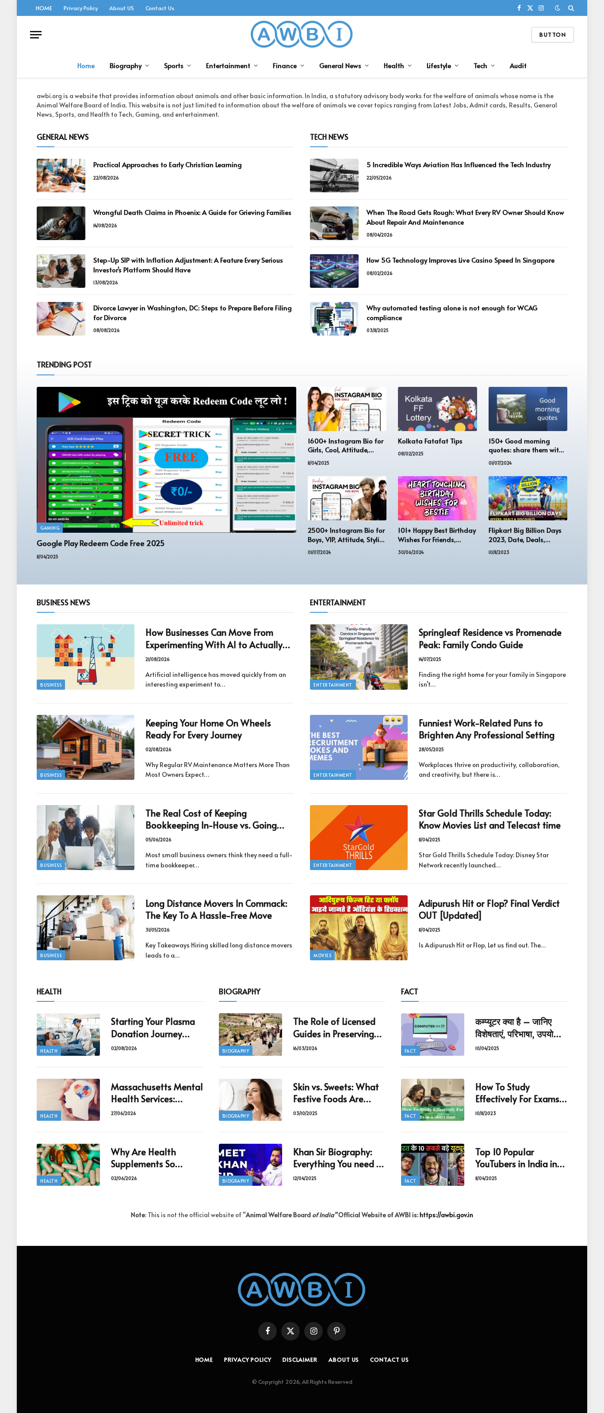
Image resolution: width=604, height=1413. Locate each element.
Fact (411, 1051)
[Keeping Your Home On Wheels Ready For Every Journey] (85, 747)
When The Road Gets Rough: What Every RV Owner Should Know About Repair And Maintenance (465, 216)
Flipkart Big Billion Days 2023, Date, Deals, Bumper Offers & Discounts (525, 535)
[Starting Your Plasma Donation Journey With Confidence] (68, 1034)
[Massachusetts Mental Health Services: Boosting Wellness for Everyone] (68, 1100)
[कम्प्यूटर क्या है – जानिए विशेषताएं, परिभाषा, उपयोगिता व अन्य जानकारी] (432, 1034)
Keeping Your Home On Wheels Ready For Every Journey (208, 729)
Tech (480, 65)
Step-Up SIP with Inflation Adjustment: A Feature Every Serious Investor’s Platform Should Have (188, 264)
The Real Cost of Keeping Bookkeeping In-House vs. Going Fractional (211, 819)
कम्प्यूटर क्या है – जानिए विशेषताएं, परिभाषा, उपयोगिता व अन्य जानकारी (521, 1027)
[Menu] (36, 35)
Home (86, 65)
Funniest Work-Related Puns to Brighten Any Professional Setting (486, 729)
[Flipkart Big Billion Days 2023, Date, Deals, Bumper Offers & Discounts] (528, 498)
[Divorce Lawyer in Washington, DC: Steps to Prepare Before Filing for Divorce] (61, 319)
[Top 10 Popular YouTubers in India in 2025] (432, 1165)
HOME (44, 8)
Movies (322, 955)
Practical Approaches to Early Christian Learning (167, 164)
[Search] (570, 8)
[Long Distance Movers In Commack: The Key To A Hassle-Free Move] (85, 927)
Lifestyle (439, 65)
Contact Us (159, 8)
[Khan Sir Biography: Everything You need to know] (250, 1165)
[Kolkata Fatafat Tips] (437, 409)
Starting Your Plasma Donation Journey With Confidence (153, 1027)
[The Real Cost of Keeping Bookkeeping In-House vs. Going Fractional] (85, 837)
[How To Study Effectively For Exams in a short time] (432, 1100)
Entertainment (228, 65)
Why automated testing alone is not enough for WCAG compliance (452, 312)
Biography (125, 65)
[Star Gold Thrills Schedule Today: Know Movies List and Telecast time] (359, 837)
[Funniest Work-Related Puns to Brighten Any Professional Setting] (359, 747)
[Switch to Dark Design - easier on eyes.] (557, 8)
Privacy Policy (81, 8)
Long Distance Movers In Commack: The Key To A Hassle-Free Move (216, 909)
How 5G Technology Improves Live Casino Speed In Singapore (460, 259)
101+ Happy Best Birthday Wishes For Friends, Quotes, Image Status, (437, 535)
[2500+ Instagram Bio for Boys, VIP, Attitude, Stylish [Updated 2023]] (347, 498)
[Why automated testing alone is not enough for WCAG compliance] (334, 319)
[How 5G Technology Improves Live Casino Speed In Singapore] (334, 271)
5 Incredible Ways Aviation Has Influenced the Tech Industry (458, 164)
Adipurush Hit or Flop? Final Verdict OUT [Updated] (489, 909)
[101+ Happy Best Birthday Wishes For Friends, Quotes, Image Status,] (437, 498)
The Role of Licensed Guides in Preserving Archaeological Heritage (334, 1027)
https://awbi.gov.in (446, 1215)
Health (394, 65)
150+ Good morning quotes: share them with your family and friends (526, 445)
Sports (173, 65)
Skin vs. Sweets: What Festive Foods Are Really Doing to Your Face (336, 1093)
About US (121, 8)
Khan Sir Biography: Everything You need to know (339, 1158)
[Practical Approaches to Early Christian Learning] (61, 175)
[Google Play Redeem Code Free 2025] (166, 460)
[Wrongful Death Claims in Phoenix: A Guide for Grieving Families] (61, 223)
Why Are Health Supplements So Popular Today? (143, 1158)
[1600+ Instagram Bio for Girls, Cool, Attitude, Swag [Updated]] (347, 409)
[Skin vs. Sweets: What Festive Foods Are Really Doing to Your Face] (250, 1100)
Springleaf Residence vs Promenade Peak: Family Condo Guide (490, 638)
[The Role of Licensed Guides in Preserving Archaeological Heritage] (250, 1034)
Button (552, 34)
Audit (518, 65)
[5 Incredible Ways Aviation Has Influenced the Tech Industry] (334, 175)
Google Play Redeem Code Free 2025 (100, 543)
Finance (285, 65)
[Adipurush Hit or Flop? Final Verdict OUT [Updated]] (359, 927)
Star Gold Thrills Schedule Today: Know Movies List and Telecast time (490, 819)
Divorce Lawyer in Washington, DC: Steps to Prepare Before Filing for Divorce (192, 312)
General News (340, 65)
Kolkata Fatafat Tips (430, 440)
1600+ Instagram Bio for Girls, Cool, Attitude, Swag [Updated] (345, 445)
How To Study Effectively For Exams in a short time (517, 1093)
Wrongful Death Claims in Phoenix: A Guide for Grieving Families (192, 212)
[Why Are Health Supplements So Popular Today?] (68, 1165)
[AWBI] (302, 34)
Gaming (49, 528)
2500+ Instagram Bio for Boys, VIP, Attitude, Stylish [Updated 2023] (347, 535)
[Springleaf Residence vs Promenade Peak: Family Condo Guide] (359, 656)
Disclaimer (300, 1359)
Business (50, 685)
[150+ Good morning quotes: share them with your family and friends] (528, 409)
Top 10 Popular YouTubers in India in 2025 (516, 1158)
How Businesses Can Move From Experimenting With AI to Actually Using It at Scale (214, 638)
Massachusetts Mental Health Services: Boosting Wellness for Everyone (157, 1093)
